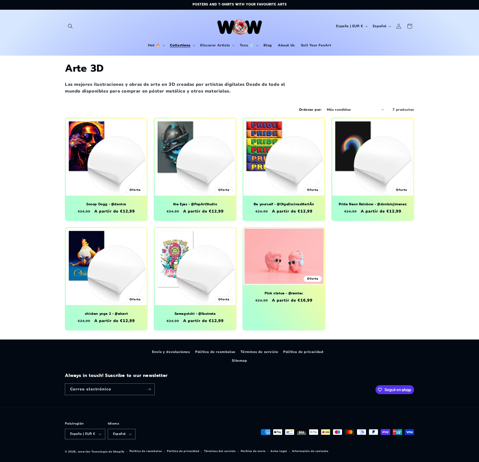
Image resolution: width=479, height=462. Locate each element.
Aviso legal (278, 451)
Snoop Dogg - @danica (106, 204)
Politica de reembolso (215, 351)
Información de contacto (310, 451)
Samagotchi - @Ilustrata (195, 314)
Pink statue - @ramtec (284, 293)
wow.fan (84, 452)
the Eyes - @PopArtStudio (195, 204)
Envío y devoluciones (171, 351)
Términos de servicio (259, 351)
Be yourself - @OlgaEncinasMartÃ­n (284, 204)
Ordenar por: (310, 109)
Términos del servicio (220, 451)
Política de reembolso (145, 451)
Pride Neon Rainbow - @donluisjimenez (373, 204)
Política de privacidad (303, 351)
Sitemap (239, 360)
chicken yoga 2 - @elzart (106, 314)
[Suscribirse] (148, 389)
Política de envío (253, 451)
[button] (70, 26)
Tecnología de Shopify (107, 452)
